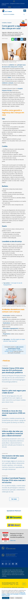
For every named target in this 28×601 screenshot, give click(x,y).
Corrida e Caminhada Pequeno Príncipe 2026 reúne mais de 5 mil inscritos (13, 480)
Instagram (13, 350)
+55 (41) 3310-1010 (10, 548)
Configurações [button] (19, 597)
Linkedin (21, 39)
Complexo (4, 22)
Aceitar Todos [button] (5, 597)
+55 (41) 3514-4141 (10, 555)
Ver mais (14, 499)
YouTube (7, 351)
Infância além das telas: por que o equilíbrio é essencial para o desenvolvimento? (12, 433)
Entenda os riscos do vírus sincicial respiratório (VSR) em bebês (13, 413)
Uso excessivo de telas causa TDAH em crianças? (13, 457)
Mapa (24, 583)
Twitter (18, 39)
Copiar (24, 39)
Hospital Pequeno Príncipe (7, 10)
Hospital (9, 22)
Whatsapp (12, 39)
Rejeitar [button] (12, 597)
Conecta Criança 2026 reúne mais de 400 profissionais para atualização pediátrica (13, 370)
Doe (23, 23)
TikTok (11, 351)
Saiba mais (13, 540)
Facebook (15, 39)
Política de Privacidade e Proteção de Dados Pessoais (14, 594)
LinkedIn (19, 350)
